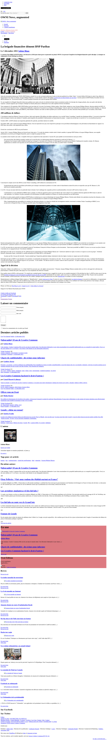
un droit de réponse (77, 279)
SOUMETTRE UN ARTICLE (18, 718)
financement (6, 405)
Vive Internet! (7, 336)
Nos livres (11, 33)
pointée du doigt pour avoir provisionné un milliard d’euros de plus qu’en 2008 (25, 275)
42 (1, 405)
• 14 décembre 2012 (19, 336)
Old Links (3, 642)
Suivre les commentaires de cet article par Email (15, 328)
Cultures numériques (9, 27)
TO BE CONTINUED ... (99, 739)
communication (13, 460)
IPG (29, 422)
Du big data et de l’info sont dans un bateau (16, 618)
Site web (18, 313)
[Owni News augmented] (8, 21)
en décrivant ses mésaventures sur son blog (65, 97)
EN (4, 11)
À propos (22, 720)
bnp (7, 460)
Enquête (6, 406)
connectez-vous (8, 2)
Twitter (9, 296)
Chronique (9, 354)
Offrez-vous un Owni (10, 392)
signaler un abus (5, 718)
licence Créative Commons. (18, 723)
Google (25, 422)
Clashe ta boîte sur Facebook (8, 293)
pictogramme (36, 370)
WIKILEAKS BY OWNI (35, 721)
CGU (4, 370)
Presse (2, 406)
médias (16, 405)
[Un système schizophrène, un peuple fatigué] (12, 659)
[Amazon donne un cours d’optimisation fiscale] (17, 608)
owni (20, 405)
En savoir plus (4, 586)
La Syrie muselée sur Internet (11, 591)
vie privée (53, 370)
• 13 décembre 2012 (19, 388)
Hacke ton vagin (6, 632)
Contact (47, 720)
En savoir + (4, 453)
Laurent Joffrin (35, 422)
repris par (48, 279)
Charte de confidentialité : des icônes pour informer (23, 358)
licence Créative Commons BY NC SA (39, 736)
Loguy (53, 729)
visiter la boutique (11, 567)
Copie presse (9, 422)
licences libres (26, 387)
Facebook (3, 296)
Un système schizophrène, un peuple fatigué (15, 646)
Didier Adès (10, 729)
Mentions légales (5, 720)
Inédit (12, 336)
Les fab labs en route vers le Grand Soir (18, 502)
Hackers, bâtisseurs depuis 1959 (9, 30)
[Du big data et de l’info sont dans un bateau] (16, 622)
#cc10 (2, 387)
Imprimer (6, 42)
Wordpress (3, 723)
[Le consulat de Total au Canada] (13, 673)
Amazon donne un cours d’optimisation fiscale (16, 605)
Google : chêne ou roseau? (12, 410)
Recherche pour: (5, 13)
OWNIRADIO (47, 721)
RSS (5, 5)
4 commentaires (4, 298)
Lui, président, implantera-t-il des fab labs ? (19, 491)
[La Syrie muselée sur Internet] (12, 594)
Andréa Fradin (8, 414)
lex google (42, 422)
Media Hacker (8, 396)
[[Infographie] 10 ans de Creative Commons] (13, 531)
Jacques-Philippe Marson (48, 460)
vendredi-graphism (45, 370)
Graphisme (3, 354)
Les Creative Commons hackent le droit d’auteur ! (22, 376)
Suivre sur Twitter (5, 447)
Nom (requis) (19, 307)
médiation (48, 422)
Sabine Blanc (24, 51)
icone (23, 370)
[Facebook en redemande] (11, 686)
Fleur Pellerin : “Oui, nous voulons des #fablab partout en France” (29, 479)
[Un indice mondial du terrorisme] (13, 581)
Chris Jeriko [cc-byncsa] (37, 286)
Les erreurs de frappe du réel (8, 294)
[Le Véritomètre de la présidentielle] (13, 700)
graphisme (18, 370)
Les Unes (34, 720)
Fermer (10, 299)
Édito (12, 388)
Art (1, 370)
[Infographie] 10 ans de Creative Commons (19, 340)
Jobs (43, 720)
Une (2, 336)
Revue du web (4, 574)
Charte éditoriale (14, 720)
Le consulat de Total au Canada (12, 670)
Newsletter (15, 296)
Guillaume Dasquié (34, 729)
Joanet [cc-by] (26, 286)
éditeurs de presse (18, 422)
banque (3, 460)
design (13, 370)
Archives (28, 720)
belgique (3, 422)
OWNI (8, 723)
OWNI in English (5, 721)
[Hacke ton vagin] (9, 635)
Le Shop (54, 721)
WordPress (12, 733)
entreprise (37, 460)
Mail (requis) (19, 310)
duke (24, 733)
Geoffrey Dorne (9, 361)
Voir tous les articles (6, 523)
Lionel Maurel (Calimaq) (12, 379)
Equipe (39, 720)
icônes (27, 370)
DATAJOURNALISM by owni (19, 721)
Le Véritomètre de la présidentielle (12, 697)
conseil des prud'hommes (24, 460)
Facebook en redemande (9, 683)
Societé (6, 24)
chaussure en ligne (32, 733)
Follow (2, 717)
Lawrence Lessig (22, 353)
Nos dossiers (4, 33)
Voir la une (3, 554)
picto (30, 370)
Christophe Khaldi (73, 729)
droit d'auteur (14, 353)
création (9, 370)
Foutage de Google (9, 514)
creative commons (5, 353)
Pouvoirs (6, 25)
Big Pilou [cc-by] (16, 286)
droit (2, 372)
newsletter (6, 3)
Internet (12, 405)
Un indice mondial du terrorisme (12, 577)
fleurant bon (61, 276)
